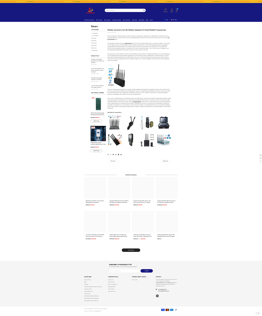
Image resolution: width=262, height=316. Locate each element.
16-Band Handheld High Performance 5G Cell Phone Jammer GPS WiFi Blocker (166, 201)
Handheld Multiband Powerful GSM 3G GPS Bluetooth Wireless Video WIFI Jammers (119, 201)
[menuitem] (98, 33)
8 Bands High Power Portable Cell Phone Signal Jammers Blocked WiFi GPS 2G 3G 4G (118, 235)
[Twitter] (110, 154)
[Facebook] (108, 154)
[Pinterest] (113, 154)
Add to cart (96, 121)
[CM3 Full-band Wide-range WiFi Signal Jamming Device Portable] (98, 104)
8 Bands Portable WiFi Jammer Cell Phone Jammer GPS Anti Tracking (142, 201)
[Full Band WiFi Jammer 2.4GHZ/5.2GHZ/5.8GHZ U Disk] (98, 133)
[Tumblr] (115, 154)
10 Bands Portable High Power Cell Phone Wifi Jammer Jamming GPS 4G (142, 235)
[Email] (121, 154)
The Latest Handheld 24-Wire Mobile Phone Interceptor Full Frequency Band (95, 235)
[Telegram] (118, 154)
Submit (147, 271)
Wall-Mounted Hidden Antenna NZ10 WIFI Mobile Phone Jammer (95, 201)
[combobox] (123, 10)
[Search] (125, 10)
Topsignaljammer (97, 311)
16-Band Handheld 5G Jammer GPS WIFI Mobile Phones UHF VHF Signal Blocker (166, 235)
